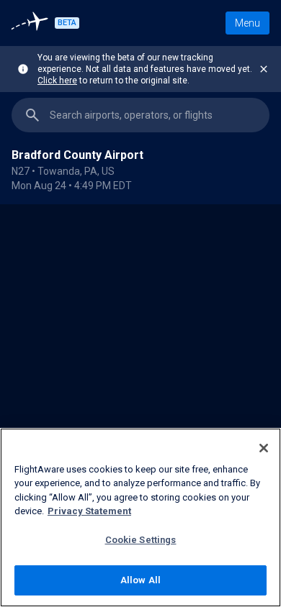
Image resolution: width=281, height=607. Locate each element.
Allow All (140, 580)
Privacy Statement (89, 511)
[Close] (264, 448)
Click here (57, 81)
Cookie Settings (141, 539)
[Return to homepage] (32, 23)
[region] (140, 405)
